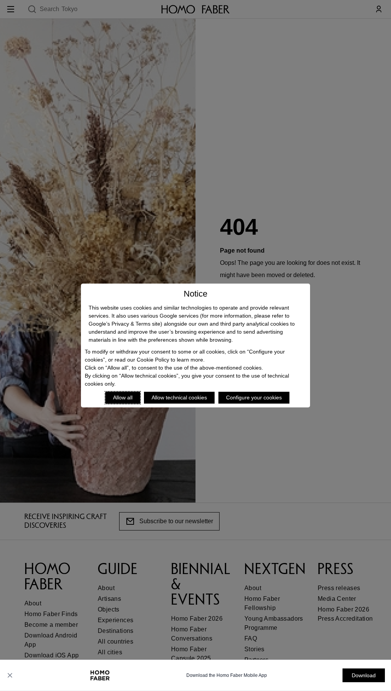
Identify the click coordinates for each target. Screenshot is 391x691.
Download (364, 675)
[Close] (10, 675)
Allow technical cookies (179, 397)
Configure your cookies (254, 397)
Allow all (122, 397)
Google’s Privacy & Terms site (124, 324)
